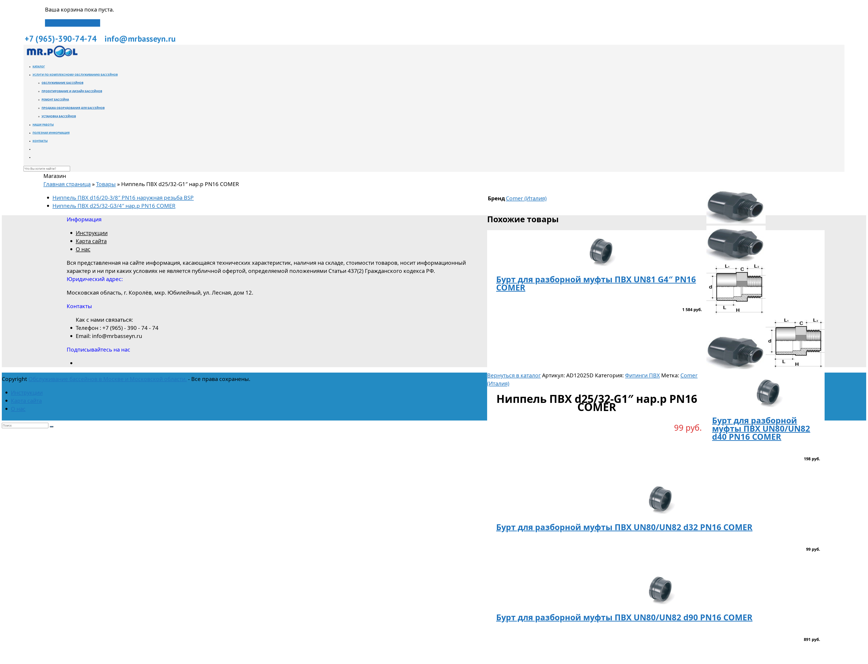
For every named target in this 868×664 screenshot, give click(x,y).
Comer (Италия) (526, 198)
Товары (106, 184)
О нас (83, 249)
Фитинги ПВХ (642, 375)
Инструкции (92, 232)
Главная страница (67, 184)
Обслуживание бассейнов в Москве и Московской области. (107, 379)
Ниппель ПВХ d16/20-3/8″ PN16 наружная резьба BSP (123, 197)
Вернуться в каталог (514, 375)
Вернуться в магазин (72, 23)
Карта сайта (91, 241)
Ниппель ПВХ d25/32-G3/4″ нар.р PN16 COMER (113, 205)
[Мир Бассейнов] (52, 56)
